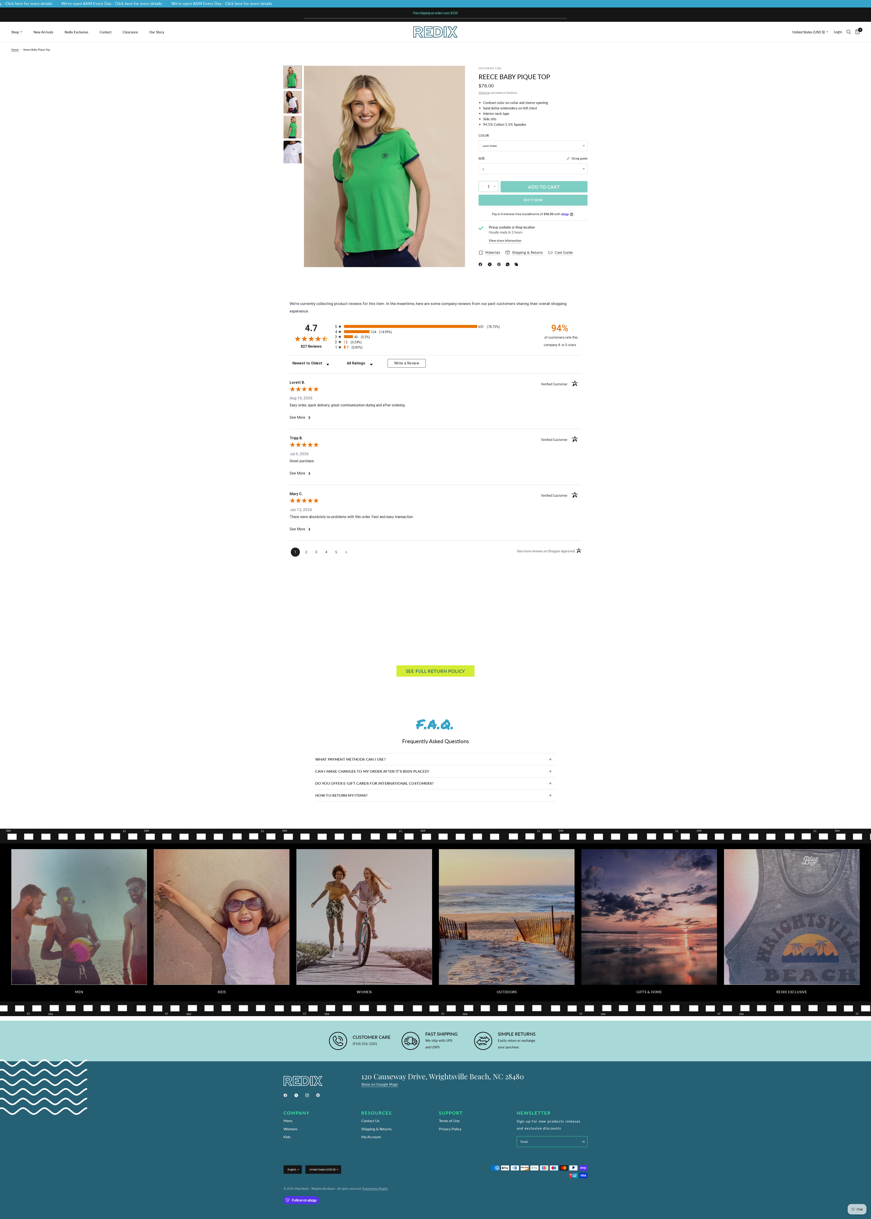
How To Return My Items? (341, 795)
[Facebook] (481, 264)
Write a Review (406, 363)
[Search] (848, 32)
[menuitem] (20, 32)
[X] (490, 264)
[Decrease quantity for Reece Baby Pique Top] (482, 186)
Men (79, 992)
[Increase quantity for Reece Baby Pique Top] (494, 186)
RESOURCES (376, 1113)
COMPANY (297, 1113)
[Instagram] (310, 1095)
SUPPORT (451, 1113)
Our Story (156, 32)
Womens (291, 1129)
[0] (856, 32)
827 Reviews (317, 346)
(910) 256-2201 (365, 1044)
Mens (288, 1120)
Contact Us (370, 1120)
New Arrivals (43, 32)
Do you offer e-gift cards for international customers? (374, 783)
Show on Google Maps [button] (379, 1084)
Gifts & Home (649, 992)
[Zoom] (455, 75)
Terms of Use (449, 1120)
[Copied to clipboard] (517, 264)
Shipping (484, 92)
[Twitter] (299, 1095)
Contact (105, 32)
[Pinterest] (500, 264)
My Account (371, 1137)
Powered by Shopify (375, 1188)
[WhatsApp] (508, 264)
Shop (15, 32)
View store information (505, 240)
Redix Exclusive (76, 32)
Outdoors (507, 992)
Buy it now (533, 200)
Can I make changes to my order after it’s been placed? (372, 771)
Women (364, 992)
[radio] (435, 326)
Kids (222, 992)
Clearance (130, 32)
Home (15, 49)
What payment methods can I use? (350, 759)
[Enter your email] (582, 1141)
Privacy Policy (450, 1129)
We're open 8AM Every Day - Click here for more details (57, 4)
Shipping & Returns (376, 1129)
